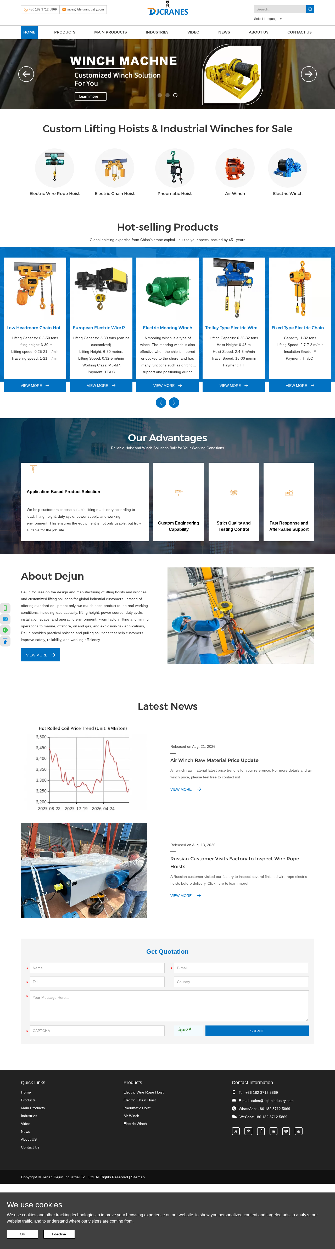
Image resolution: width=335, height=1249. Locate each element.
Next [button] (309, 74)
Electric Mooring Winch (167, 327)
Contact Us (299, 32)
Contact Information (252, 1082)
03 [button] (175, 95)
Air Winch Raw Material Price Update (214, 760)
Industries (157, 32)
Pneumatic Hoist (175, 193)
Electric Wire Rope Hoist (55, 193)
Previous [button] (26, 74)
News (224, 32)
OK (22, 1234)
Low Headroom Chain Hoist (35, 327)
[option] (167, 74)
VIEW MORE (32, 385)
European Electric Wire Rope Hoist (101, 327)
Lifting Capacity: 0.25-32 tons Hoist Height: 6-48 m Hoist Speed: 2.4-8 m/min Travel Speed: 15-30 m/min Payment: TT (234, 351)
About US (259, 32)
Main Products (110, 32)
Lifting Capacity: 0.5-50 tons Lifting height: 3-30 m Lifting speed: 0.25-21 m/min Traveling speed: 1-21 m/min (35, 348)
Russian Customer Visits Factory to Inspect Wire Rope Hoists (234, 862)
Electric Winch (288, 193)
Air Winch (235, 193)
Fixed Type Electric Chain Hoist (300, 327)
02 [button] (167, 95)
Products (64, 32)
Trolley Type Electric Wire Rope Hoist (233, 327)
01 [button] (160, 95)
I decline (59, 1234)
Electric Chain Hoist (115, 193)
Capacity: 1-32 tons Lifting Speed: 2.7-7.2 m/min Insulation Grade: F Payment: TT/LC (300, 348)
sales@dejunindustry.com (85, 9)
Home (29, 32)
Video (193, 32)
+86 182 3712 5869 (43, 9)
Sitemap (138, 1177)
